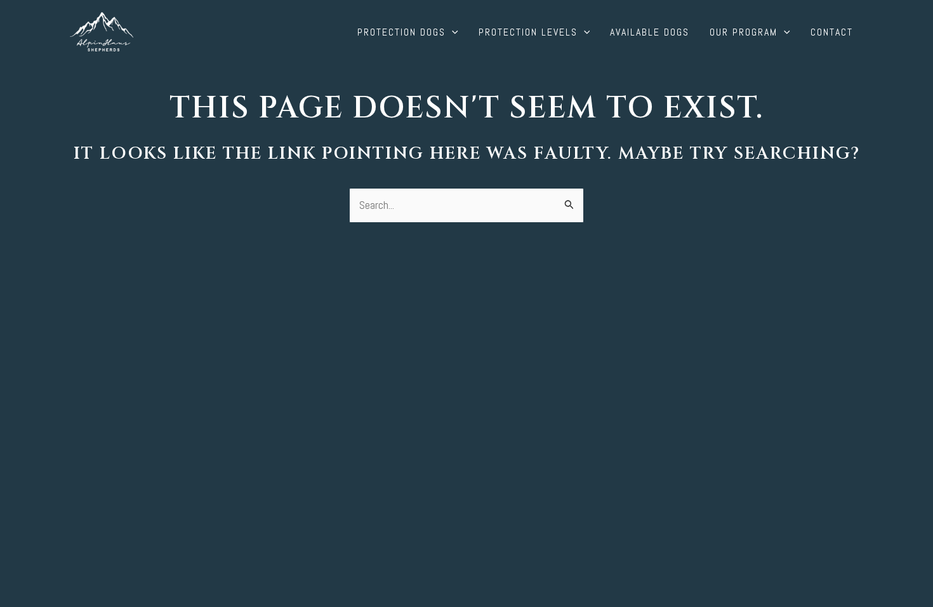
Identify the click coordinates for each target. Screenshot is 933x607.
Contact (832, 32)
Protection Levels (528, 32)
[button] (452, 32)
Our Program (743, 32)
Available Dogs (649, 32)
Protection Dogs (401, 32)
